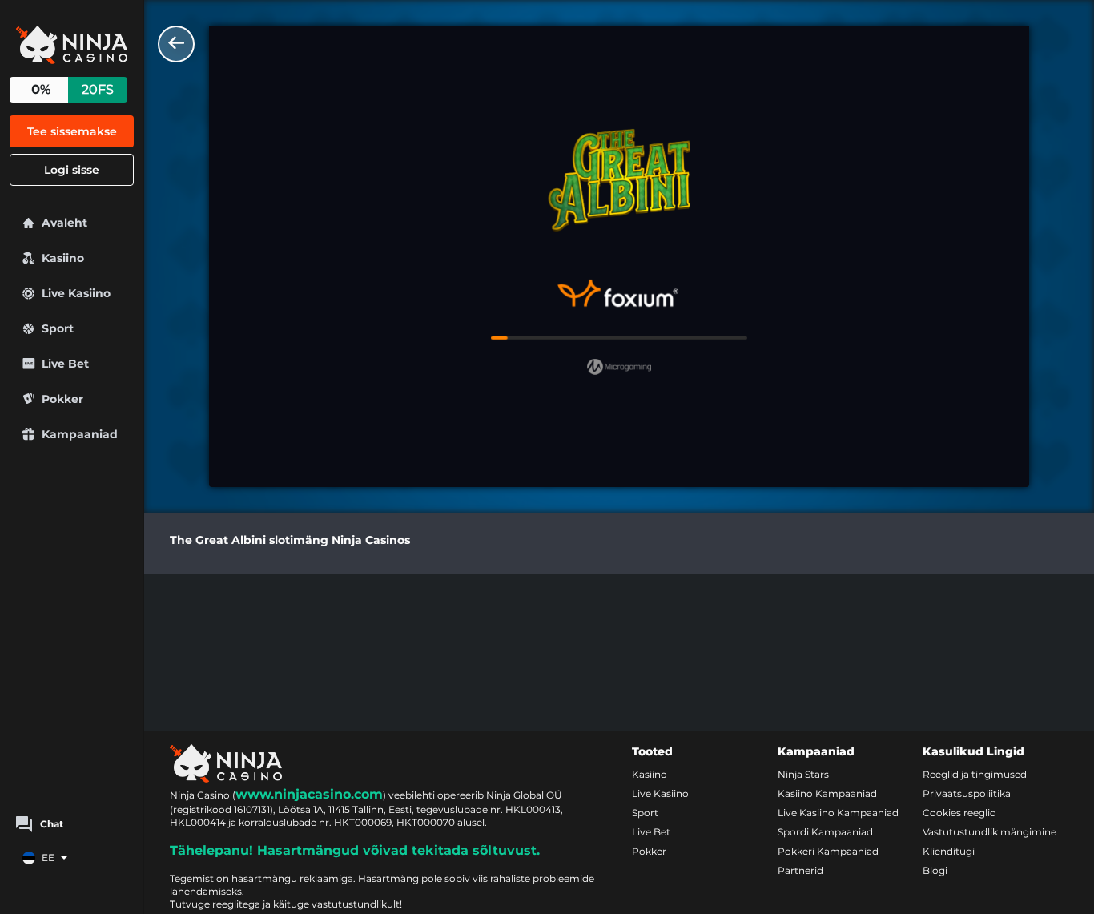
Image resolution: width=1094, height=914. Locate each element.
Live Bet (651, 832)
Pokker (649, 851)
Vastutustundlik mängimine (989, 832)
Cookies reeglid (959, 813)
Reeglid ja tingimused (975, 774)
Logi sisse (71, 170)
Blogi (935, 870)
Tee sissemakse (72, 131)
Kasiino (649, 774)
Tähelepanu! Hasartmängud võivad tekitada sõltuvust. (355, 850)
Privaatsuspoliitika (967, 793)
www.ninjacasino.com (309, 794)
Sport (645, 813)
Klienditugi (949, 851)
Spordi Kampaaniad (825, 832)
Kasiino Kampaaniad (827, 793)
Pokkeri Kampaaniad (828, 851)
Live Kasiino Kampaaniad (838, 813)
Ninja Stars (803, 774)
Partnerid (800, 870)
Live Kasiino (660, 793)
